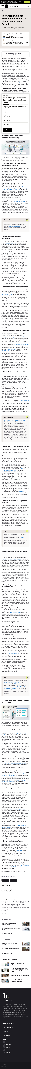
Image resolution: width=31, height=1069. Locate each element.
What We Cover (7, 1023)
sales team (19, 850)
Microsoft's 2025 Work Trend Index (15, 420)
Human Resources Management (12, 10)
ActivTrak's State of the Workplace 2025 (15, 687)
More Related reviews (7, 933)
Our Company (7, 1027)
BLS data (16, 684)
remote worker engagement (12, 682)
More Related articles (7, 953)
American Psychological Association (14, 538)
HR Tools (23, 10)
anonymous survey (14, 653)
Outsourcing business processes (11, 559)
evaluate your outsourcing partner (12, 571)
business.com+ (10, 1012)
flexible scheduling (10, 243)
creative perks (6, 350)
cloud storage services (19, 201)
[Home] (11, 6)
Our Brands (6, 1035)
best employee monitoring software (15, 763)
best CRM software (15, 612)
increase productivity (15, 83)
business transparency (16, 226)
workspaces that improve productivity (13, 337)
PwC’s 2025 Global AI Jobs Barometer (14, 469)
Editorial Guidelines (19, 43)
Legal (4, 1031)
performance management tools (11, 270)
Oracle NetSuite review (15, 867)
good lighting (11, 349)
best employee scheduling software (14, 780)
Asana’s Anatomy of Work (17, 809)
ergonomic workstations (21, 344)
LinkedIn (4, 913)
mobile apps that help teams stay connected (15, 188)
